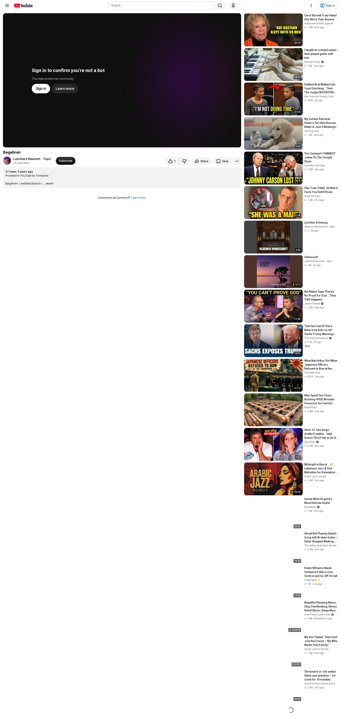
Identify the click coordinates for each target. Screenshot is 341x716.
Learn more (138, 197)
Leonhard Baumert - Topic (32, 159)
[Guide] (7, 5)
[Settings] (311, 5)
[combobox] (162, 5)
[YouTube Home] (23, 5)
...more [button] (48, 183)
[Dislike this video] (184, 161)
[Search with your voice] (233, 5)
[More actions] (237, 161)
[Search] (220, 5)
